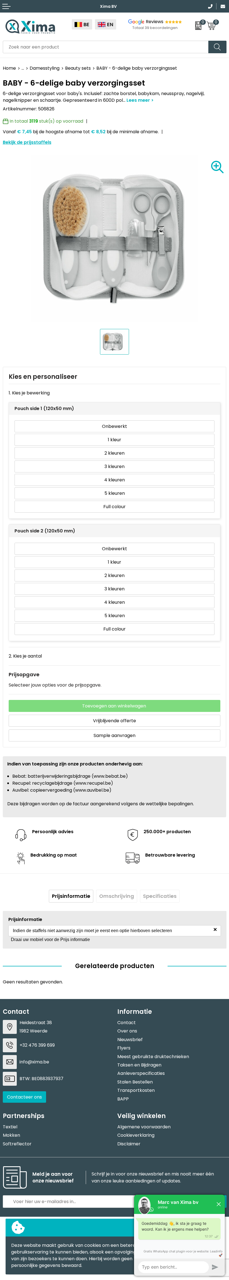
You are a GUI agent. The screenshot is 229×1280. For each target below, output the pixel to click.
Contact (126, 1022)
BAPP (123, 1099)
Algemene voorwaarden (144, 1127)
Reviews (154, 21)
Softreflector (17, 1144)
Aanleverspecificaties (141, 1073)
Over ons (127, 1031)
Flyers (123, 1048)
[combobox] (106, 47)
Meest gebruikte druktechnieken (153, 1056)
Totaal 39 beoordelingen (155, 27)
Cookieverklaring (135, 1135)
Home (9, 68)
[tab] (71, 896)
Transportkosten (136, 1090)
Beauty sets (78, 68)
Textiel (10, 1127)
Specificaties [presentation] (159, 896)
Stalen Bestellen (135, 1082)
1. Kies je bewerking (29, 393)
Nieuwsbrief (130, 1039)
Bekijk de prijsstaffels (27, 142)
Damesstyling (44, 68)
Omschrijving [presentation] (116, 896)
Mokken (11, 1135)
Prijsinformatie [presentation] (71, 896)
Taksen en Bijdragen (139, 1065)
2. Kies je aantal (25, 656)
